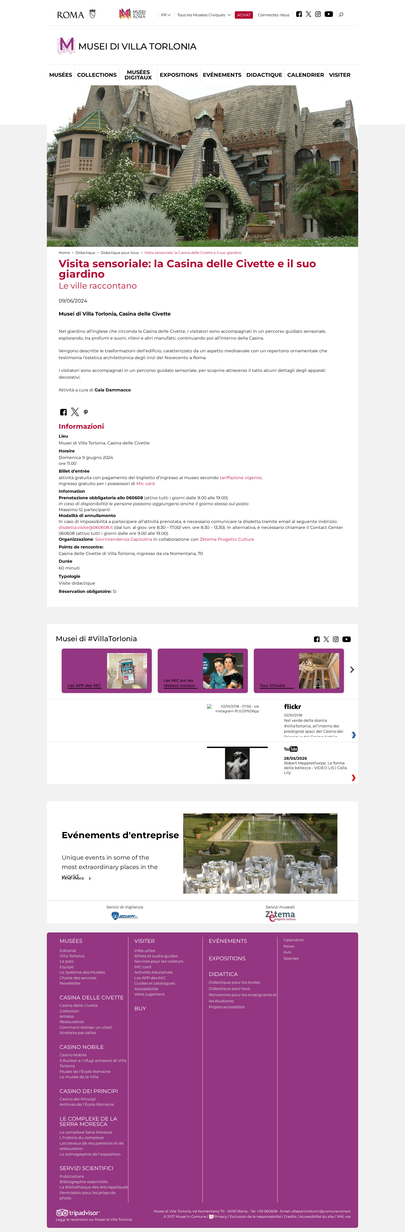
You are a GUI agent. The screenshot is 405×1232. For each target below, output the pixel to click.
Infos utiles (144, 950)
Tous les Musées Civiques (201, 14)
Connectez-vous (273, 14)
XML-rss (344, 1217)
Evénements (222, 75)
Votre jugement (149, 994)
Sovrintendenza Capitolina (123, 539)
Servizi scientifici (86, 1168)
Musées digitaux (138, 75)
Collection (69, 1011)
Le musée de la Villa (79, 1076)
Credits (290, 1217)
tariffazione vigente (241, 477)
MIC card (142, 966)
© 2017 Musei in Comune (185, 1217)
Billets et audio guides (156, 955)
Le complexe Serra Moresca (86, 1132)
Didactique (264, 75)
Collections (97, 75)
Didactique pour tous (120, 252)
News (288, 946)
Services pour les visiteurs (158, 961)
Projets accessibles (227, 1006)
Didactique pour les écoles (234, 982)
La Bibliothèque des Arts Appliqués (94, 1187)
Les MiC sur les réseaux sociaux (179, 683)
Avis (287, 952)
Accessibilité (146, 988)
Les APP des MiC (84, 685)
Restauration (72, 1021)
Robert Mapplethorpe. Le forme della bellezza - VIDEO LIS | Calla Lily (315, 768)
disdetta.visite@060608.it (86, 527)
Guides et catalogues (154, 983)
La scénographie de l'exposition (90, 1154)
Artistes (67, 1016)
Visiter (339, 75)
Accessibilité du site (316, 1217)
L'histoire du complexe (82, 1137)
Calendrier (305, 75)
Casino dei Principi (89, 1091)
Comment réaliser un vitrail (86, 1027)
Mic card (145, 483)
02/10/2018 (313, 726)
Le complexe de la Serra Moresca (88, 1121)
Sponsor (291, 958)
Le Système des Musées (82, 972)
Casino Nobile (82, 1047)
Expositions (179, 75)
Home (64, 252)
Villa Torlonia (72, 955)
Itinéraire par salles (78, 1032)
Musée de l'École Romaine (85, 1071)
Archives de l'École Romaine (87, 1104)
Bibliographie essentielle (84, 1181)
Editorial (68, 950)
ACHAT (244, 14)
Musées (60, 75)
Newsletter (70, 983)
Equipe (67, 966)
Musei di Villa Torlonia (137, 46)
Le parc (67, 961)
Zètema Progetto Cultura (227, 539)
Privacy (220, 1217)
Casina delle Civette (92, 997)
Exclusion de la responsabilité (255, 1217)
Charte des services (78, 977)
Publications (72, 1176)
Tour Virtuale (272, 685)
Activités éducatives (153, 972)
